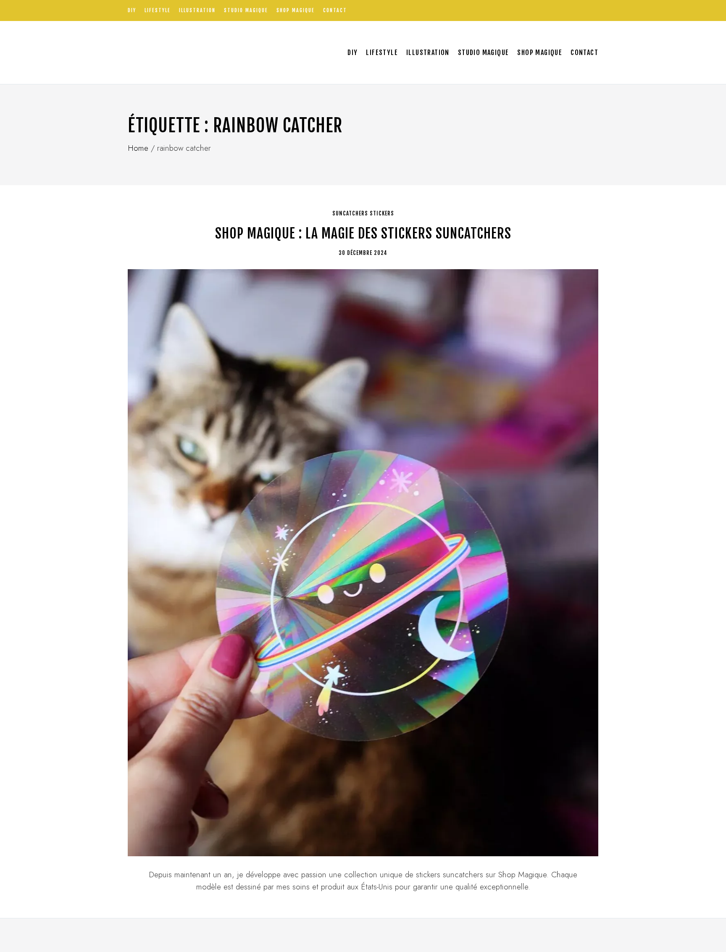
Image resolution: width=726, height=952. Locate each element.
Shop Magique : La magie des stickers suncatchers (363, 233)
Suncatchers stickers (363, 213)
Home (138, 148)
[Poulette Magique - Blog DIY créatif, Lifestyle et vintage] (216, 52)
